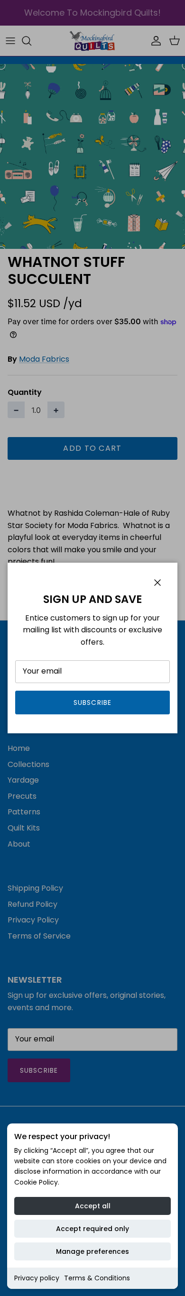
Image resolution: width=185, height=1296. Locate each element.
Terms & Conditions (97, 1278)
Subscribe (92, 702)
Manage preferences (92, 1251)
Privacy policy (36, 1278)
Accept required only (92, 1228)
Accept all (93, 1206)
